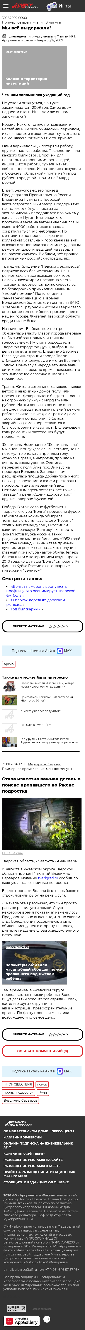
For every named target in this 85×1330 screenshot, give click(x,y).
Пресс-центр (63, 1131)
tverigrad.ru (48, 878)
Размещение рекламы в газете (31, 1166)
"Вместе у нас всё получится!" (41, 711)
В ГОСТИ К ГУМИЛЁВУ (36, 725)
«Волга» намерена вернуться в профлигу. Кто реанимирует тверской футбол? (40, 591)
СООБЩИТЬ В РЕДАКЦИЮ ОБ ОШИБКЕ (36, 1182)
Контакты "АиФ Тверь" (24, 1154)
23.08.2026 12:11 (13, 764)
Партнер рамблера (41, 1309)
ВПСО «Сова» (12, 853)
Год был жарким (26, 609)
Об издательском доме (25, 1131)
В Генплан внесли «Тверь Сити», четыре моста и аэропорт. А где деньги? (47, 684)
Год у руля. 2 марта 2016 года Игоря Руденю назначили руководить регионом (49, 740)
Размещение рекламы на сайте (33, 1160)
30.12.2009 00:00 (14, 18)
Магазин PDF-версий (22, 1137)
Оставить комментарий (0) (42, 1051)
